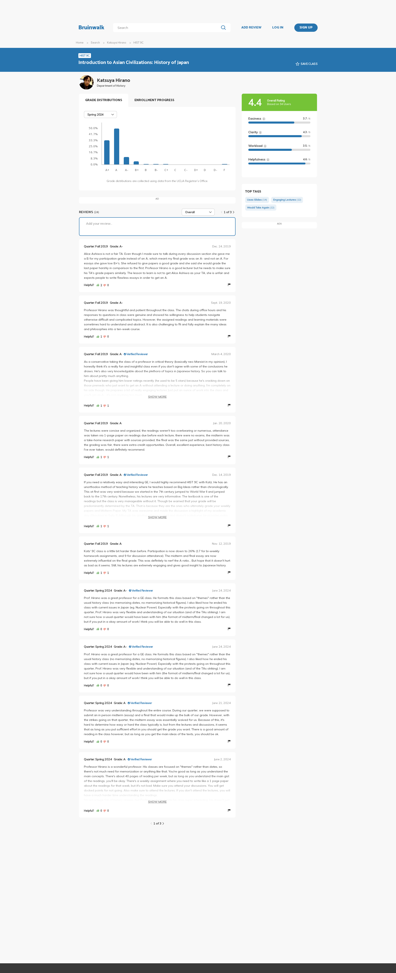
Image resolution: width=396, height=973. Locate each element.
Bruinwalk (91, 27)
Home (80, 42)
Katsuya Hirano (116, 42)
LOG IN (277, 27)
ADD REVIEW (251, 27)
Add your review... (99, 223)
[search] (167, 27)
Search (95, 42)
